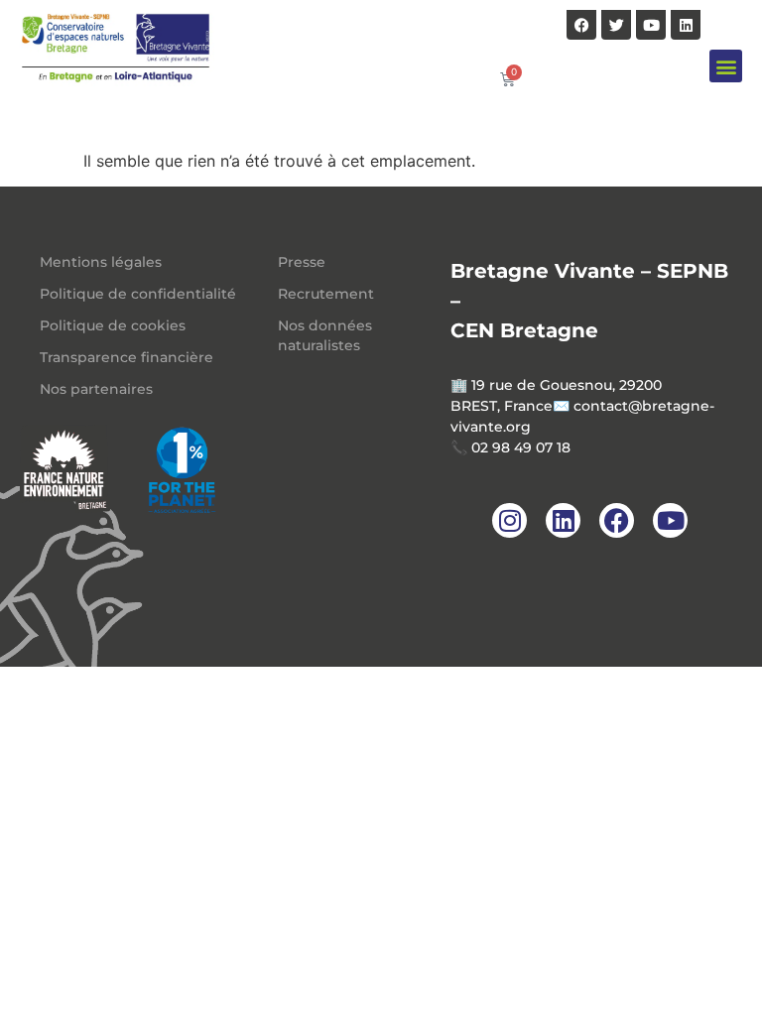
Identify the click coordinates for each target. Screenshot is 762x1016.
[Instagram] (509, 520)
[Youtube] (651, 25)
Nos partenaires (96, 389)
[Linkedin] (685, 25)
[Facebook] (581, 25)
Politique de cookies (113, 325)
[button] (725, 66)
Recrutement (326, 294)
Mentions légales (101, 262)
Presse (301, 262)
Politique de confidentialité (138, 294)
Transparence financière (126, 357)
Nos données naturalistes (325, 335)
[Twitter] (616, 25)
